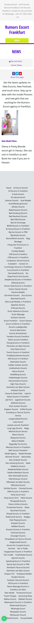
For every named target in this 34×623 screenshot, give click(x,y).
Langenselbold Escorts (18, 419)
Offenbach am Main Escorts (18, 482)
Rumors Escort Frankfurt (17, 30)
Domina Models (18, 292)
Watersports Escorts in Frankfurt (18, 602)
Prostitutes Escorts (15, 507)
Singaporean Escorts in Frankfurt (18, 551)
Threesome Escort (24, 593)
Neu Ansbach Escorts (18, 460)
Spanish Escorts (18, 558)
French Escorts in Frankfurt (18, 352)
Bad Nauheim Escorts (18, 216)
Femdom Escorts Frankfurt (18, 336)
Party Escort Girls (18, 494)
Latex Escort (18, 422)
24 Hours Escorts (20, 188)
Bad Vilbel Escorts (18, 219)
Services (11, 548)
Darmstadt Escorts (16, 273)
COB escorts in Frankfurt (18, 257)
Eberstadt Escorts (18, 298)
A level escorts (18, 194)
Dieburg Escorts (18, 282)
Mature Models (18, 441)
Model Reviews (25, 453)
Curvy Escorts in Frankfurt (18, 270)
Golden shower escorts (18, 365)
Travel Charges (10, 596)
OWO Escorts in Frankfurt (18, 491)
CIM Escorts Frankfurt (18, 254)
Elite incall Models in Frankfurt (18, 301)
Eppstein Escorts (18, 305)
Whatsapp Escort (18, 608)
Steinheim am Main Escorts (18, 570)
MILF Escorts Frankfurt (18, 450)
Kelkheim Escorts (18, 403)
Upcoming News (25, 596)
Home (13, 65)
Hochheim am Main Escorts (18, 387)
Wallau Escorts (10, 599)
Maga (26, 428)
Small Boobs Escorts (23, 555)
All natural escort (18, 197)
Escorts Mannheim (18, 330)
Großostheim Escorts (18, 368)
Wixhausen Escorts (18, 615)
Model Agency (11, 453)
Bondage (18, 241)
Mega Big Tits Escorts (18, 444)
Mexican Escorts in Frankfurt (18, 447)
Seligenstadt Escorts (18, 542)
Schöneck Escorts (18, 532)
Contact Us (23, 264)
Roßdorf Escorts (18, 526)
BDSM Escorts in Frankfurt (18, 226)
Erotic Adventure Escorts (18, 311)
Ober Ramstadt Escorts (18, 475)
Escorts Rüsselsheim (18, 333)
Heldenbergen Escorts (18, 377)
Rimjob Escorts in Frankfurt (18, 513)
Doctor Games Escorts (18, 289)
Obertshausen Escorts (18, 479)
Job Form (9, 400)
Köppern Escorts (11, 409)
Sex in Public (22, 548)
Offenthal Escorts (18, 485)
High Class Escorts (18, 384)
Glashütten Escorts (18, 362)
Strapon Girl (9, 574)
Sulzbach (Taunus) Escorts (18, 580)
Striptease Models (24, 574)
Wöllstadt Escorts (11, 618)
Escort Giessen (26, 320)
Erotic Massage (18, 314)
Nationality (26, 456)
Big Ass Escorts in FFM (18, 232)
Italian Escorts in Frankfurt (18, 396)
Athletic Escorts (18, 207)
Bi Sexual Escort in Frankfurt (18, 229)
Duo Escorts (27, 295)
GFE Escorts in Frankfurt (18, 358)
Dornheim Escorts (12, 295)
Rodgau (27, 517)
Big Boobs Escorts (18, 235)
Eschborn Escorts (18, 317)
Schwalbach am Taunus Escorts (18, 539)
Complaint (12, 264)
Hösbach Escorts (18, 390)
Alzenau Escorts (11, 200)
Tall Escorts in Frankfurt (18, 583)
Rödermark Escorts (14, 517)
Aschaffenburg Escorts (18, 203)
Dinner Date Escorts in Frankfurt (18, 286)
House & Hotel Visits (14, 393)
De (27, 273)
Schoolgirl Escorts (18, 536)
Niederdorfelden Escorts (18, 469)
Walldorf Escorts (25, 599)
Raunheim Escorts (18, 510)
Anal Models (26, 200)
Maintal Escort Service (18, 431)
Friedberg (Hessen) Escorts (18, 355)
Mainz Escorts (18, 434)
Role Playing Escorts (18, 520)
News (28, 463)
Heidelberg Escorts (18, 374)
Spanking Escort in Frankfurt (18, 561)
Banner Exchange (18, 222)
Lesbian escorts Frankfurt (18, 425)
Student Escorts (18, 577)
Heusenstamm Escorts (18, 381)
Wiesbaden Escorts (18, 612)
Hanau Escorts (18, 371)
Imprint (28, 393)
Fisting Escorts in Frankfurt (18, 343)
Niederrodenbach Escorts (18, 472)
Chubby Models (18, 251)
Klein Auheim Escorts (18, 406)
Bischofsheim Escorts (15, 238)
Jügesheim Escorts (23, 400)
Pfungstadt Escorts (18, 501)
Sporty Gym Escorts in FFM (18, 564)
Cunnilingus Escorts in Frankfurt (18, 267)
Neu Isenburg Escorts (15, 463)
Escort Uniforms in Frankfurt (18, 324)
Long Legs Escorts (14, 428)
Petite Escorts (26, 498)
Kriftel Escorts (26, 409)
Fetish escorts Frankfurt (18, 339)
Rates (27, 507)
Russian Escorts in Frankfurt (18, 529)
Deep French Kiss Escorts (18, 276)
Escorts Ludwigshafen (18, 327)
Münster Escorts (12, 456)
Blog (28, 238)
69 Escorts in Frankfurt (18, 191)
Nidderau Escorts (18, 466)
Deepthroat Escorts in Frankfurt (18, 279)
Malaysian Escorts (18, 438)
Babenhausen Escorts (18, 210)
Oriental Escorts (25, 488)
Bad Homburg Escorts (18, 213)
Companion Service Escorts (18, 260)
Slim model (8, 555)
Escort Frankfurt (11, 320)
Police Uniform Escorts (18, 504)
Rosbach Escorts (18, 523)
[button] (4, 618)
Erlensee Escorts (18, 308)
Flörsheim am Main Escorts (18, 346)
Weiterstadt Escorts (18, 605)
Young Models (26, 618)
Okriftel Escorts (10, 488)
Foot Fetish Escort (18, 349)
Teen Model (9, 593)
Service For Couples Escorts (18, 545)
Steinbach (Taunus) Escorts (18, 567)
